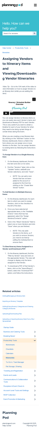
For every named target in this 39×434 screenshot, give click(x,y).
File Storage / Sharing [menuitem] (14, 366)
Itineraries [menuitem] (10, 358)
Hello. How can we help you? (15, 25)
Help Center (6, 48)
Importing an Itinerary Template (12, 301)
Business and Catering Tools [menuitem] (14, 332)
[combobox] (17, 33)
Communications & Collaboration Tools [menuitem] (16, 380)
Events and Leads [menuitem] (10, 375)
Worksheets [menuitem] (10, 345)
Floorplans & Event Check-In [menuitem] (14, 386)
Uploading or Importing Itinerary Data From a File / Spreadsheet (18, 320)
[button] (35, 332)
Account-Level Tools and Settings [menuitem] (16, 390)
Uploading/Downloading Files (12, 314)
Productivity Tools (21, 48)
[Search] (35, 33)
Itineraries (6, 52)
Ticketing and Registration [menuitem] (13, 371)
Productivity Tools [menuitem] (10, 340)
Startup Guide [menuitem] (9, 327)
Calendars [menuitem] (9, 353)
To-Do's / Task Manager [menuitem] (15, 362)
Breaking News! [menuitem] (9, 336)
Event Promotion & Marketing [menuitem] (14, 399)
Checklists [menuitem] (9, 349)
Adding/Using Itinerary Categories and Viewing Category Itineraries (17, 307)
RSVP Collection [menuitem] (10, 395)
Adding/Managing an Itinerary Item (13, 296)
